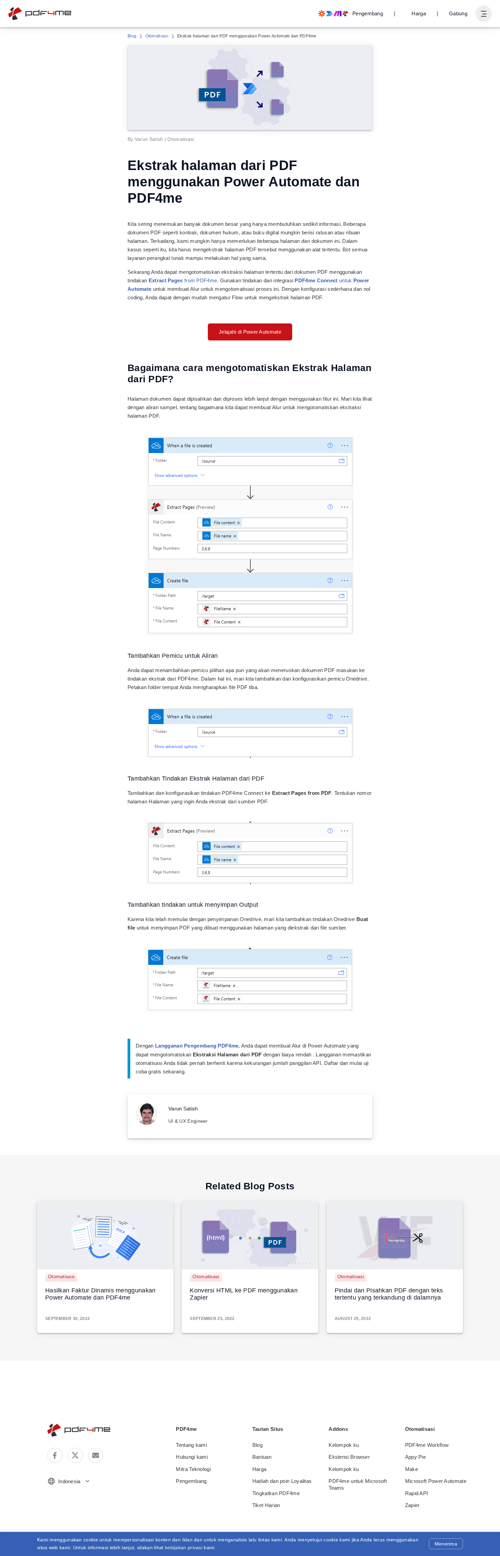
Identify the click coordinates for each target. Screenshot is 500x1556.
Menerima (446, 1543)
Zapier (412, 1505)
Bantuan (261, 1457)
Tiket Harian (266, 1505)
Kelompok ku (344, 1445)
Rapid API (416, 1493)
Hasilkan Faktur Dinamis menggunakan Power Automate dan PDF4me (100, 1294)
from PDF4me (183, 280)
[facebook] (54, 1455)
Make (411, 1469)
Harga (419, 13)
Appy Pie (415, 1457)
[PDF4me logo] (40, 13)
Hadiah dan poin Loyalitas (282, 1481)
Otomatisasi (157, 36)
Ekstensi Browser (349, 1457)
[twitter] (75, 1455)
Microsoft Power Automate (435, 1481)
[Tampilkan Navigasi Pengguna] (484, 13)
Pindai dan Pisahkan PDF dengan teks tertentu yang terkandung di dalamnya (389, 1294)
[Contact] (95, 1455)
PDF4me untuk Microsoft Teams (358, 1484)
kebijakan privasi (183, 1547)
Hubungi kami (192, 1457)
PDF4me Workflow (427, 1445)
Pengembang (191, 1481)
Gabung (458, 13)
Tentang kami (191, 1445)
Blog (132, 36)
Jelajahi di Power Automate (250, 332)
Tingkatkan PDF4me (276, 1493)
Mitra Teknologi (193, 1469)
